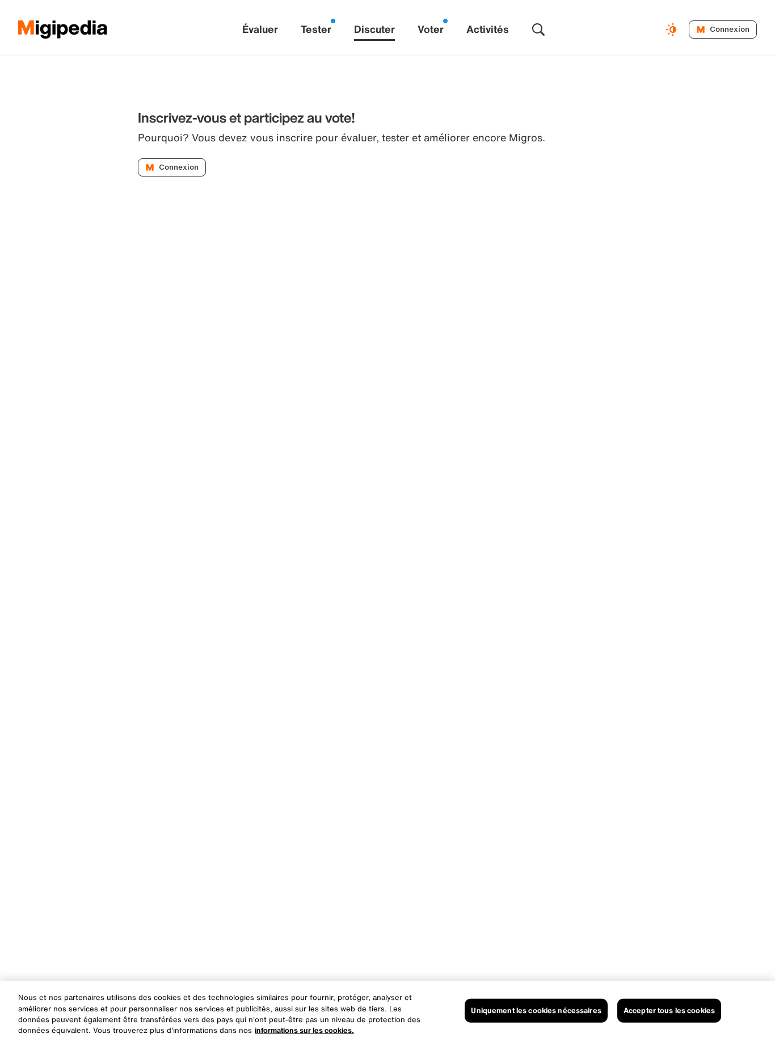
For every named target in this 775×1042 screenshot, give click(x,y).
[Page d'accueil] (63, 29)
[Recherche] (538, 29)
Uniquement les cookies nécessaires (536, 1010)
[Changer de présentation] (673, 29)
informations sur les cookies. (304, 1030)
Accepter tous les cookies (669, 1010)
